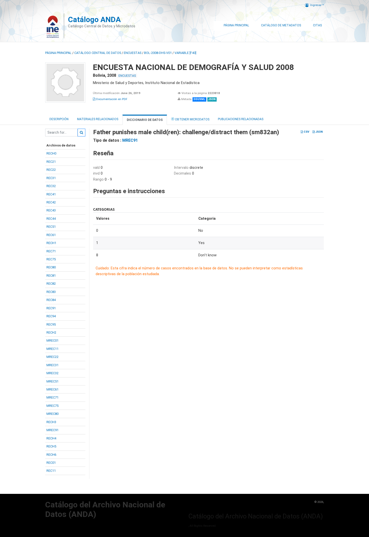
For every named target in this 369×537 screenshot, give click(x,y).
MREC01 (52, 340)
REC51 (51, 226)
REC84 (51, 300)
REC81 (51, 275)
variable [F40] (185, 53)
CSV (306, 131)
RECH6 (51, 454)
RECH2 (51, 332)
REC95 (51, 324)
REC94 (51, 316)
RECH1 (51, 243)
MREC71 (52, 397)
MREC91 (52, 430)
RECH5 (51, 446)
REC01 (51, 463)
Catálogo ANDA (94, 19)
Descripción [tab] (59, 119)
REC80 (51, 267)
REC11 (51, 471)
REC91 (51, 308)
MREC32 (52, 373)
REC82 (51, 283)
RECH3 (51, 422)
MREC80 (52, 414)
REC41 (51, 194)
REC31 (51, 178)
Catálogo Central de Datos (97, 53)
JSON (319, 131)
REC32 (51, 186)
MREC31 (52, 365)
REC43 (51, 210)
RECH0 (51, 153)
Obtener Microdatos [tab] (191, 119)
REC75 (51, 259)
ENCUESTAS (132, 53)
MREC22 (52, 357)
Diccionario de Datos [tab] (145, 120)
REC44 (51, 218)
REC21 (51, 162)
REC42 (51, 202)
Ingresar (316, 5)
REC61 (51, 235)
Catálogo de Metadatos (281, 25)
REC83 (51, 292)
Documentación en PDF (111, 99)
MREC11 (52, 349)
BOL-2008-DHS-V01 (158, 53)
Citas (317, 25)
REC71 (51, 251)
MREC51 (52, 381)
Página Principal (236, 25)
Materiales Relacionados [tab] (97, 119)
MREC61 (52, 389)
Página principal (58, 53)
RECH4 (51, 438)
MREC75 (52, 406)
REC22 (51, 170)
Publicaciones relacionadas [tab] (240, 119)
